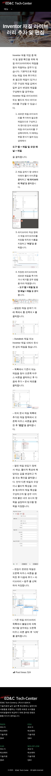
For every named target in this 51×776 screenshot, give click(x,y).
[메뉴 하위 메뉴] (11, 9)
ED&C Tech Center (22, 770)
